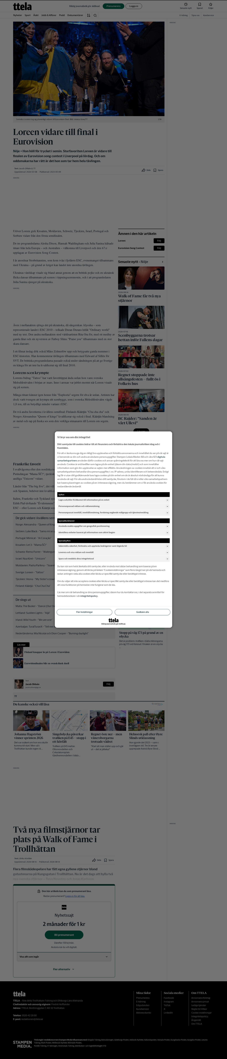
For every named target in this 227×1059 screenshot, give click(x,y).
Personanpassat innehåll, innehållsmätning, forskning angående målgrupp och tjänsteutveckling (103, 512)
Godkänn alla (142, 612)
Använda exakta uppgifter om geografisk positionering (84, 526)
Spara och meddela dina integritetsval (76, 558)
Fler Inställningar (84, 612)
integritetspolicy (89, 595)
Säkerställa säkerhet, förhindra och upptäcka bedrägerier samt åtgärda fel (93, 546)
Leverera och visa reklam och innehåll (76, 552)
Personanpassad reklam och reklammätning (79, 506)
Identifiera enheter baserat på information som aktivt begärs (87, 532)
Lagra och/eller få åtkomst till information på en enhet (84, 500)
